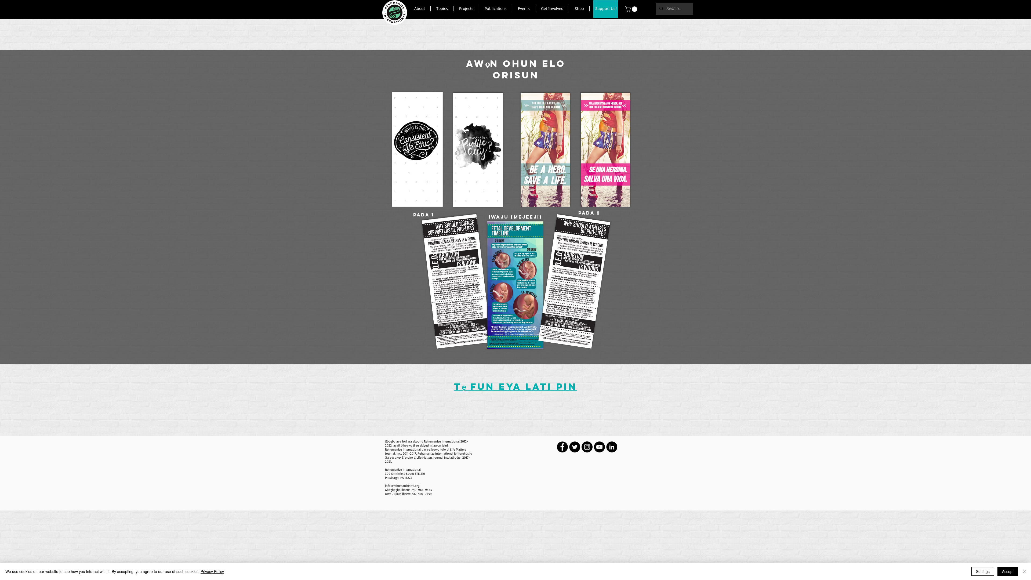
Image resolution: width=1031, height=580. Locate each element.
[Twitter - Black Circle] (574, 446)
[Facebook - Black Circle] (562, 446)
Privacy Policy (212, 571)
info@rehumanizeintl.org (402, 486)
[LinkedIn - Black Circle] (611, 446)
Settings (983, 571)
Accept (1008, 571)
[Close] (1024, 571)
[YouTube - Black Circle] (599, 446)
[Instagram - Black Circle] (587, 446)
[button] (419, 8)
